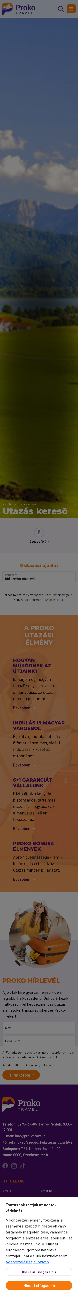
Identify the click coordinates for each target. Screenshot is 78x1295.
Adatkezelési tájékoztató (27, 1261)
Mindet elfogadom (39, 1285)
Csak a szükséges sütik (39, 1272)
